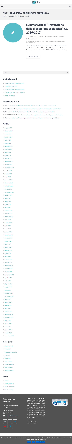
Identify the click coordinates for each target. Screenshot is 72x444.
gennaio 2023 (8, 158)
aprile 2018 (8, 290)
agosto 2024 (8, 137)
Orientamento (9, 367)
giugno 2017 (8, 302)
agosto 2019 (8, 241)
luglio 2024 (8, 140)
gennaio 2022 (8, 180)
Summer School (56, 41)
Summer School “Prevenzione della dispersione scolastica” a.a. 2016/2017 (47, 28)
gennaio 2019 (8, 262)
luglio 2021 (8, 198)
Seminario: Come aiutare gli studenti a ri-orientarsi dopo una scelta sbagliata (34, 112)
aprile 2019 (8, 253)
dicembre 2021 (9, 183)
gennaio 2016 (8, 330)
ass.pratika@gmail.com (12, 415)
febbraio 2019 (8, 259)
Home (4, 16)
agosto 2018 (8, 278)
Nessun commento (32, 39)
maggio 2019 (8, 250)
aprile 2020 (8, 226)
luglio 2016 (8, 320)
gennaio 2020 (8, 232)
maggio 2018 (8, 287)
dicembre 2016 (9, 314)
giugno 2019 (8, 247)
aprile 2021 (8, 204)
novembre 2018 (9, 268)
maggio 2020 (8, 222)
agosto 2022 (8, 170)
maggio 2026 (8, 128)
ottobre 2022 (8, 164)
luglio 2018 (8, 281)
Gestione (41, 36)
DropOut (7, 355)
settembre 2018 (9, 274)
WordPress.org (9, 389)
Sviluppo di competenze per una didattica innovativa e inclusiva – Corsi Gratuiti (34, 105)
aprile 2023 (8, 155)
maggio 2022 (8, 173)
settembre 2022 (9, 167)
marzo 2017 (8, 308)
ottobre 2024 (8, 134)
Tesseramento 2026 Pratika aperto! (14, 83)
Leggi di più (40, 442)
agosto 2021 (8, 195)
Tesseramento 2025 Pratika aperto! (14, 89)
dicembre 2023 (9, 146)
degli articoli (9, 383)
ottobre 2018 (8, 271)
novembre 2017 (9, 293)
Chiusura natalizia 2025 (11, 86)
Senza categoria (9, 370)
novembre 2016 (9, 317)
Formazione (61, 36)
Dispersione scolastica (52, 36)
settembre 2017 (9, 296)
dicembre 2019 (9, 235)
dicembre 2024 (9, 131)
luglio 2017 (8, 299)
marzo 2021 (8, 207)
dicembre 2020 (9, 216)
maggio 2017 (8, 305)
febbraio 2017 (8, 311)
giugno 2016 (8, 323)
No (33, 442)
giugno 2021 (8, 201)
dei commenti (9, 386)
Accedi (6, 380)
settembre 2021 (9, 192)
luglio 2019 (8, 244)
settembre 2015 (9, 336)
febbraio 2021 (8, 210)
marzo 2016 (8, 326)
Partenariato (49, 41)
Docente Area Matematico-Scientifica (15, 92)
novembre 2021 (9, 186)
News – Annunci (9, 364)
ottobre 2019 (8, 238)
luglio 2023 (8, 152)
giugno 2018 (8, 284)
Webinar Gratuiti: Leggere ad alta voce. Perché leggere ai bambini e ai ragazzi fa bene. (36, 118)
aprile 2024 (8, 143)
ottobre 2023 (8, 149)
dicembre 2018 (9, 265)
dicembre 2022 (9, 161)
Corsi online (8, 349)
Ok (29, 442)
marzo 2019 (8, 256)
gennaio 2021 (8, 213)
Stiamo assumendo (10, 95)
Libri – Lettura (8, 361)
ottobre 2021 (8, 189)
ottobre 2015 (8, 333)
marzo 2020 (8, 229)
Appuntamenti (9, 346)
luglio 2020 (8, 219)
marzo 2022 (8, 177)
